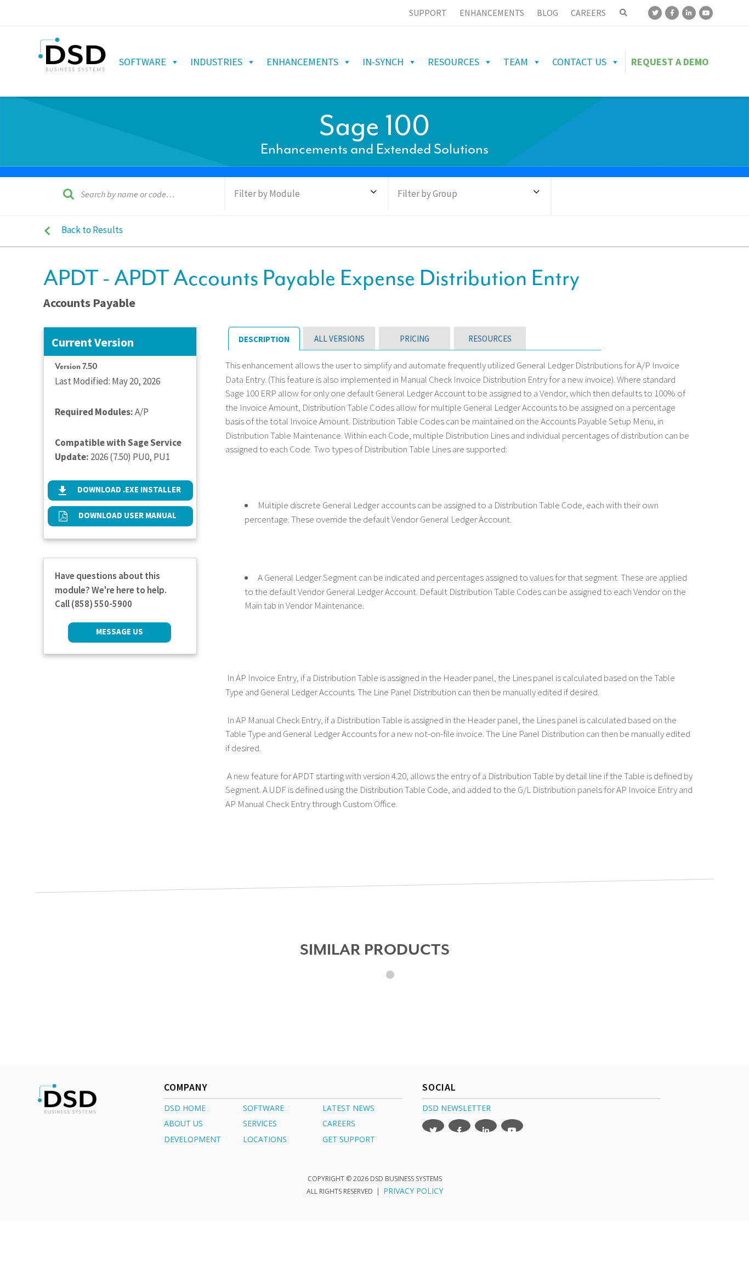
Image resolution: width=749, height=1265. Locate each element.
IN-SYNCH (383, 61)
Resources (453, 61)
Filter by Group (427, 194)
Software (142, 61)
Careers (588, 12)
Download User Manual (127, 515)
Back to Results (92, 230)
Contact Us (579, 61)
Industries (216, 61)
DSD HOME (185, 1108)
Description (264, 339)
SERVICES (260, 1123)
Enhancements (491, 12)
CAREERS (338, 1123)
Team (515, 61)
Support (428, 12)
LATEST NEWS (348, 1108)
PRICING (414, 338)
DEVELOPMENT (192, 1139)
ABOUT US (183, 1123)
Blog (547, 12)
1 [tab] (390, 975)
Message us (119, 631)
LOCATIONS (265, 1139)
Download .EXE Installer (129, 489)
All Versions (339, 338)
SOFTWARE (263, 1108)
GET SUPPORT (348, 1139)
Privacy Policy (413, 1190)
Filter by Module (267, 194)
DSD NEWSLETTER (456, 1108)
